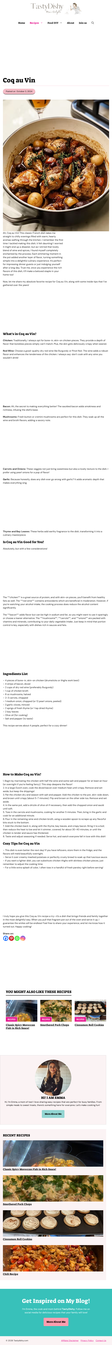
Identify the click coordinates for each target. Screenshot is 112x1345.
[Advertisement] (56, 49)
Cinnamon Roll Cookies (89, 1025)
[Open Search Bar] (92, 23)
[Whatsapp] (17, 938)
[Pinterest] (11, 938)
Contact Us (101, 1340)
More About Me (53, 1113)
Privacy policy (87, 1340)
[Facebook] (5, 938)
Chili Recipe (10, 1274)
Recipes (34, 22)
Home (21, 22)
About (70, 22)
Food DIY (53, 22)
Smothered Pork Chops (54, 1025)
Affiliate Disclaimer (70, 1340)
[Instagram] (22, 938)
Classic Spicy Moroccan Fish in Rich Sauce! (20, 1026)
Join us (83, 22)
